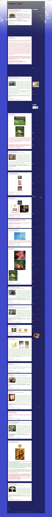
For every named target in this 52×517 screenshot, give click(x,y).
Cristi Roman (15, 367)
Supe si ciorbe (34, 58)
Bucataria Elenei (15, 4)
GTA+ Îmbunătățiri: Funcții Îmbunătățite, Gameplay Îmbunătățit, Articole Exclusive (37, 200)
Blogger (33, 511)
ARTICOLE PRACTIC (36, 320)
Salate (16, 423)
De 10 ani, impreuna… (36, 311)
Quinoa (33, 46)
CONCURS (16, 221)
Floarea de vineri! (11, 114)
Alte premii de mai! (12, 198)
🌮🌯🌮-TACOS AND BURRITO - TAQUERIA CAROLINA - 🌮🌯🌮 (37, 197)
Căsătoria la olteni (35, 292)
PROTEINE (34, 41)
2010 (34, 359)
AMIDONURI (34, 14)
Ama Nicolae (35, 151)
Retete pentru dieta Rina (21, 152)
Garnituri (34, 32)
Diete (33, 28)
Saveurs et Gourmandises (36, 145)
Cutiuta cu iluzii (35, 286)
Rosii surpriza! (11, 374)
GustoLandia (35, 238)
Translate (38, 10)
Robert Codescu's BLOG (36, 303)
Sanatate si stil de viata (36, 55)
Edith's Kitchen (35, 157)
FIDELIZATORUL (35, 326)
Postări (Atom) (14, 504)
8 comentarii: (10, 174)
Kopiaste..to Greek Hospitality (37, 169)
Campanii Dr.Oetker (35, 19)
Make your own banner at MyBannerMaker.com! (36, 88)
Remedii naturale (35, 47)
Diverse (16, 38)
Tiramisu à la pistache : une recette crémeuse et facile (37, 146)
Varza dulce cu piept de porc (13, 151)
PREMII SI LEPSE (17, 174)
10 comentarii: (11, 230)
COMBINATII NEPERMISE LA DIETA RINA (38, 23)
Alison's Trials (35, 199)
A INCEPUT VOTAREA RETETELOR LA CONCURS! (17, 220)
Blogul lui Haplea (35, 231)
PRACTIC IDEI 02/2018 (36, 321)
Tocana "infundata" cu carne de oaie (14, 287)
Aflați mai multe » (11, 22)
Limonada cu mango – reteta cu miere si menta (37, 178)
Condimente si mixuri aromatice (37, 25)
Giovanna (19, 367)
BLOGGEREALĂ (35, 314)
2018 (34, 350)
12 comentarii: (11, 221)
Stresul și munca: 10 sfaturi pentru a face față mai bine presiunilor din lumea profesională (37, 240)
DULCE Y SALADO (35, 183)
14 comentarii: (11, 375)
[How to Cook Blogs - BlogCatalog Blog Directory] (38, 341)
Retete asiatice (20, 307)
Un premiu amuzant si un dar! (13, 441)
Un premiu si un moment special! (14, 229)
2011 (34, 358)
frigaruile (22, 18)
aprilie (35, 395)
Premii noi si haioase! (12, 338)
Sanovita (34, 56)
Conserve (34, 26)
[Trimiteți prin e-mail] (17, 99)
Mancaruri (16, 78)
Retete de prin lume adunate (21, 78)
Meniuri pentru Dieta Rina (36, 39)
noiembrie (35, 361)
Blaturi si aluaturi (35, 18)
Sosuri (33, 57)
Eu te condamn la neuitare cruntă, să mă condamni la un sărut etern (37, 275)
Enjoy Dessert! (35, 213)
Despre (34, 327)
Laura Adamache (35, 115)
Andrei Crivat (35, 298)
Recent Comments (34, 94)
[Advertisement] (20, 30)
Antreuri (16, 375)
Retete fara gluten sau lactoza (36, 51)
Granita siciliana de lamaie (36, 133)
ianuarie (35, 398)
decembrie (35, 360)
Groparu (34, 292)
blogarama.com (35, 408)
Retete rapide (17, 308)
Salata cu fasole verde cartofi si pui (37, 158)
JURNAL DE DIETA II (35, 34)
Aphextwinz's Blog (35, 227)
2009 (34, 400)
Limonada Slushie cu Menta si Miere (37, 127)
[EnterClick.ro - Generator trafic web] (38, 91)
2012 (34, 357)
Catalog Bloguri (35, 409)
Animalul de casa (35, 15)
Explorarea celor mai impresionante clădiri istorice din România (37, 259)
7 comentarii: (10, 442)
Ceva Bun (34, 244)
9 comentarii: (10, 38)
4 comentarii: (10, 288)
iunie (34, 367)
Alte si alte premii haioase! (13, 326)
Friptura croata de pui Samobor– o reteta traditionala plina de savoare (37, 221)
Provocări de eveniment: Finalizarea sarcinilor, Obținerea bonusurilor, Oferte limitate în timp (37, 207)
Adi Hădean (34, 120)
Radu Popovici (19, 313)
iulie (34, 366)
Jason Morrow (27, 511)
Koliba (33, 35)
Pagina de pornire (19, 502)
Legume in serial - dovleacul (36, 36)
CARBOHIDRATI (35, 20)
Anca (24, 313)
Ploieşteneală (35, 315)
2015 (34, 353)
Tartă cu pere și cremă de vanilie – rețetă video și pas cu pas (37, 140)
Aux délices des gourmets (36, 264)
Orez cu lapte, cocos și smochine (37, 121)
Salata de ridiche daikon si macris (14, 421)
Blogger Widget (37, 94)
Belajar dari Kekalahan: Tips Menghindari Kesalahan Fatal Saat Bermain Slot (37, 215)
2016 (34, 352)
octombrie (35, 362)
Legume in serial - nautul (36, 37)
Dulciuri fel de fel (35, 176)
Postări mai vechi (28, 502)
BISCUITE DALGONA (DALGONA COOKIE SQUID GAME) (37, 232)
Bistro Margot (35, 251)
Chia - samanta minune (35, 21)
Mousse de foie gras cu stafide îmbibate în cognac (37, 252)
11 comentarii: (11, 199)
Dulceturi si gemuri (35, 30)
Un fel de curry (11, 306)
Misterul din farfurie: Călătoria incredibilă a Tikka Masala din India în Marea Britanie (37, 246)
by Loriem (34, 281)
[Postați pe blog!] (18, 99)
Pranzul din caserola (36, 258)
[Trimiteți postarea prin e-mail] (16, 99)
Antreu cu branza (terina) (13, 484)
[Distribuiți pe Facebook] (19, 99)
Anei (21, 469)
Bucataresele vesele (35, 126)
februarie (35, 397)
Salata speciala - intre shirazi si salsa (14, 10)
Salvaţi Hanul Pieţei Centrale (37, 304)
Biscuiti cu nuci (11, 391)
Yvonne (24, 463)
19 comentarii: (11, 249)
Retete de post (17, 422)
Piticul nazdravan (35, 287)
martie (35, 396)
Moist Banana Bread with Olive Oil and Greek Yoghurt (37, 171)
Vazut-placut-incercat (22, 308)
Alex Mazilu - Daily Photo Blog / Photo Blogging (37, 310)
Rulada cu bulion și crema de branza (37, 190)
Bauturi (34, 17)
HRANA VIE (35, 163)
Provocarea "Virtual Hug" (36, 43)
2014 (34, 354)
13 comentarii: (11, 485)
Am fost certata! (11, 37)
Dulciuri (16, 392)
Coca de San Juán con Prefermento (37, 184)
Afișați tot (42, 270)
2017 (34, 351)
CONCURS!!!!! (11, 364)
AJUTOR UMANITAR (35, 13)
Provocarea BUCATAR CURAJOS (37, 44)
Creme (33, 27)
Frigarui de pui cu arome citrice (13, 77)
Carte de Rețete (35, 220)
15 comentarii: (11, 78)
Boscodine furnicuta (12, 355)
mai (34, 368)
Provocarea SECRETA (35, 45)
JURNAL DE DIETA (35, 33)
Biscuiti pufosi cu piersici (36, 115)
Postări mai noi (11, 502)
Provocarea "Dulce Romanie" (36, 42)
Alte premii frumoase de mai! (13, 173)
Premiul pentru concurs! (12, 412)
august (35, 365)
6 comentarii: (10, 115)
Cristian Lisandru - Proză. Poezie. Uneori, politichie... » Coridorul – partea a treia (37, 274)
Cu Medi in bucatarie (36, 189)
